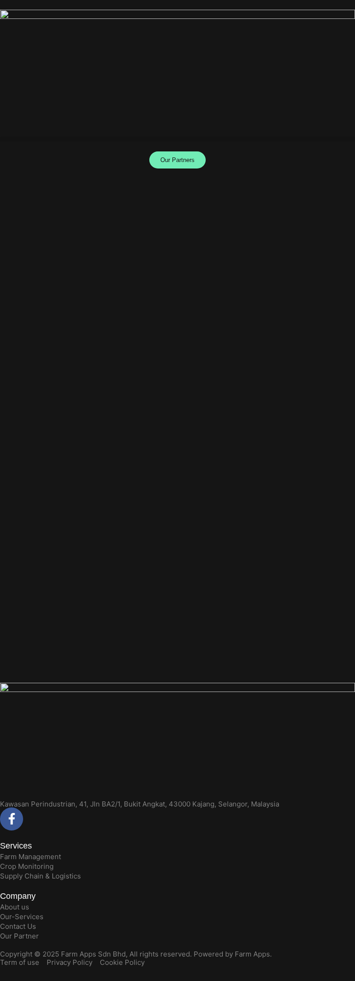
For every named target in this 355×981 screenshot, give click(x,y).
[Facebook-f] (11, 819)
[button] (177, 139)
